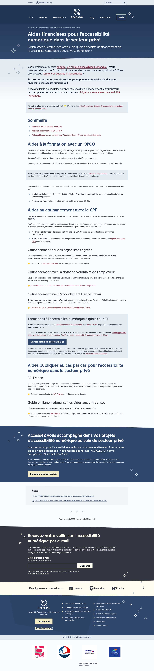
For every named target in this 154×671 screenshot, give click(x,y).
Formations (58, 17)
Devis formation (43, 628)
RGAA (102, 450)
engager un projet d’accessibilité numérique (82, 66)
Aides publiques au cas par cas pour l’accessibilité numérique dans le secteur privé (66, 135)
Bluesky (120, 588)
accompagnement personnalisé (82, 462)
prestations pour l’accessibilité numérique (57, 447)
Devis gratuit (44, 621)
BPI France (58, 394)
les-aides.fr (55, 414)
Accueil (30, 27)
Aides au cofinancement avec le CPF (47, 131)
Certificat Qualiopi (102, 610)
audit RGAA (92, 325)
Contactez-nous (102, 626)
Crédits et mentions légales (106, 614)
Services (43, 17)
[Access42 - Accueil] (77, 13)
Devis (121, 17)
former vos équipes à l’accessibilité (62, 73)
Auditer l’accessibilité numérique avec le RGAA (88, 335)
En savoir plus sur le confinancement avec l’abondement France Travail (60, 308)
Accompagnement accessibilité (76, 607)
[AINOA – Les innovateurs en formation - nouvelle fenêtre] (114, 652)
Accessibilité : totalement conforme (77, 637)
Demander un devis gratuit (43, 474)
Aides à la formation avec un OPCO (47, 127)
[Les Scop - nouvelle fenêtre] (39, 652)
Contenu (30, 2)
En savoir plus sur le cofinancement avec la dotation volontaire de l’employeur (63, 286)
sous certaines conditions (96, 354)
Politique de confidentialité (106, 618)
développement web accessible (69, 325)
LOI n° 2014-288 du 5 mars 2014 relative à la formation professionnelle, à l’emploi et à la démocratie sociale (71, 501)
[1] (33, 496)
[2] (33, 501)
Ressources (105, 17)
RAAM (59, 454)
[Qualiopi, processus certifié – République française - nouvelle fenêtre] (89, 652)
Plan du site (100, 622)
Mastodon (99, 588)
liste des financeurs (50, 263)
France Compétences (98, 174)
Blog (92, 17)
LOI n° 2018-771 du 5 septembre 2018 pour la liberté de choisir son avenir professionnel (64, 496)
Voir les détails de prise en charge (47, 341)
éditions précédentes (83, 550)
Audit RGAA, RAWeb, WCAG (75, 604)
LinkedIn (78, 588)
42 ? (31, 17)
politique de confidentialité (40, 573)
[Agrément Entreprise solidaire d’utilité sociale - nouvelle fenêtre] (64, 652)
